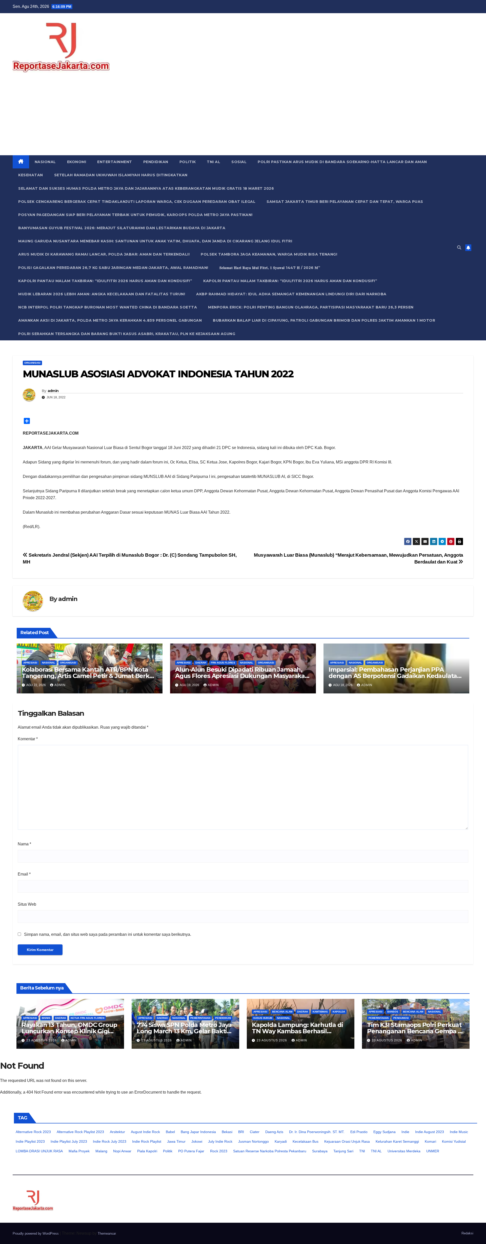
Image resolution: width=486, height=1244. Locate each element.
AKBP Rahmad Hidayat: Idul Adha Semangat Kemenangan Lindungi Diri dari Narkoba (291, 294)
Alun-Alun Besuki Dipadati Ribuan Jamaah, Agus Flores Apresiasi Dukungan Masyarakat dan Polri (241, 676)
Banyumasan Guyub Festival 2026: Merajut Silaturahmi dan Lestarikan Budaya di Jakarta (121, 228)
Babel (170, 1132)
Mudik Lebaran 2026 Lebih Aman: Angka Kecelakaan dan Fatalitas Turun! (101, 294)
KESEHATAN (30, 175)
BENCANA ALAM (282, 1011)
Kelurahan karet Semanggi (397, 1141)
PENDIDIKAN (155, 162)
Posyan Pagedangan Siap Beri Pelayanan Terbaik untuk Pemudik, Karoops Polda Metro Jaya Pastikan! (135, 214)
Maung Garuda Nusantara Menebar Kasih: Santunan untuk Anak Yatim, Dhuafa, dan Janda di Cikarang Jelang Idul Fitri (155, 241)
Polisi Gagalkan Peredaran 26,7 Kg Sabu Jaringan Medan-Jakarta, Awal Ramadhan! (113, 267)
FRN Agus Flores (223, 662)
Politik (167, 1151)
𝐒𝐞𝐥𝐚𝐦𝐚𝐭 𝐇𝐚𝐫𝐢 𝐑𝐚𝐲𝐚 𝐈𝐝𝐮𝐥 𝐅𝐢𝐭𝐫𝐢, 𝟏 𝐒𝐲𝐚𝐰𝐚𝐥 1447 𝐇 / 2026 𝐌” (269, 267)
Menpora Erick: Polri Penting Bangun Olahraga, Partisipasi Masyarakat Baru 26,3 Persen (311, 307)
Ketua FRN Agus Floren (87, 1018)
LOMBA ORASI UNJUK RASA (39, 1151)
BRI (241, 1132)
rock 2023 (218, 1151)
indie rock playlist (146, 1141)
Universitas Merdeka (404, 1151)
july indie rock (220, 1141)
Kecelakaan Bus (305, 1141)
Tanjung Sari (343, 1151)
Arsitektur (117, 1132)
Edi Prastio (359, 1132)
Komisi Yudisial (454, 1141)
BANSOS (392, 1011)
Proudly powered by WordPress (36, 1233)
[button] (459, 247)
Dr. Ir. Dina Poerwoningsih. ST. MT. (317, 1132)
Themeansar (107, 1233)
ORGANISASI (32, 362)
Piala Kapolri (147, 1151)
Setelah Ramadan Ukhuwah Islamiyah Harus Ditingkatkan (121, 175)
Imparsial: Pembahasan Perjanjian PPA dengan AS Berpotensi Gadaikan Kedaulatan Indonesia (395, 676)
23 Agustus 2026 (42, 1040)
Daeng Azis (274, 1132)
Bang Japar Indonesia (198, 1132)
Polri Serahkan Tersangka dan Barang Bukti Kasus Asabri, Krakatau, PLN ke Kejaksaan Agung (126, 334)
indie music (459, 1132)
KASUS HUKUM (262, 1018)
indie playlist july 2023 (69, 1141)
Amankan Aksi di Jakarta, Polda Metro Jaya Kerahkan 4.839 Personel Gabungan (110, 320)
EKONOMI (76, 162)
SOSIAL (239, 162)
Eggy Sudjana (384, 1132)
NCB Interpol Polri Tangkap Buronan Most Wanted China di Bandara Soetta (107, 307)
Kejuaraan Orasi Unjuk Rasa (347, 1141)
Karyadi (281, 1141)
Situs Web (27, 904)
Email (24, 874)
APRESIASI (30, 662)
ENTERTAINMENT (114, 162)
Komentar (28, 739)
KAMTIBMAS (320, 1011)
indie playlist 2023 (30, 1141)
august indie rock (145, 1132)
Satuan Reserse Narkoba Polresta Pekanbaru (269, 1151)
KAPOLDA (339, 1011)
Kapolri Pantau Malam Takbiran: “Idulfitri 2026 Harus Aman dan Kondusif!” (105, 281)
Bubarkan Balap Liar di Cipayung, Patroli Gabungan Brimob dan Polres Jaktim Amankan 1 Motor (324, 320)
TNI (362, 1151)
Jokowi (196, 1141)
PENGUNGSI (401, 1018)
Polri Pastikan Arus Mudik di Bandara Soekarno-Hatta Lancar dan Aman (342, 162)
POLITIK (187, 162)
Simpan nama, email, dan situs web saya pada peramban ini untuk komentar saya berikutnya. (107, 934)
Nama (24, 844)
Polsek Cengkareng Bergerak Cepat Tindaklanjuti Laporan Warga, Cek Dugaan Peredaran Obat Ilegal (136, 201)
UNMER (432, 1151)
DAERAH (200, 662)
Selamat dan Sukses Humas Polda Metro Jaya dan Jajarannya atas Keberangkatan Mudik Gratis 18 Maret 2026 (146, 188)
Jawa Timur (176, 1141)
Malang (101, 1151)
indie (405, 1132)
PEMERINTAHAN (200, 1018)
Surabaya (320, 1151)
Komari (430, 1141)
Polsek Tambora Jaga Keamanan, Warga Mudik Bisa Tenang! (269, 254)
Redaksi (467, 1233)
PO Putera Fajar (191, 1151)
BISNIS (46, 1018)
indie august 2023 (429, 1132)
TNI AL (213, 162)
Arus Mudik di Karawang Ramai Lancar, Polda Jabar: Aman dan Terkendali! (104, 254)
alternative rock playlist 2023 (80, 1132)
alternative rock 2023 (33, 1132)
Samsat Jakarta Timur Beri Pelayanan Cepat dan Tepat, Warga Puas (345, 201)
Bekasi (227, 1132)
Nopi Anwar (122, 1151)
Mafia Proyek (79, 1151)
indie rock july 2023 (109, 1141)
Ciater (254, 1132)
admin (53, 390)
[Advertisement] (243, 117)
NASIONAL (45, 162)
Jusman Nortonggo (253, 1141)
